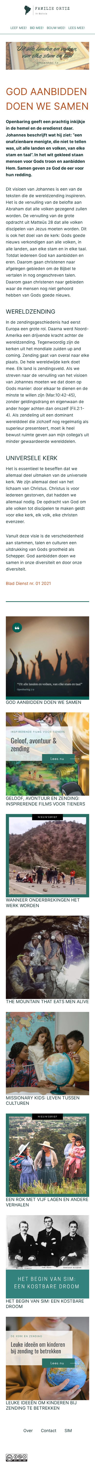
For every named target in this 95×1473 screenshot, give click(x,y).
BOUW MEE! (56, 28)
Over (28, 1430)
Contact (48, 1430)
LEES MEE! (76, 28)
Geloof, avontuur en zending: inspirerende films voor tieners (46, 801)
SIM (68, 1430)
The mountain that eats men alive (47, 1001)
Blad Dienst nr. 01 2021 (28, 583)
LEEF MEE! (18, 28)
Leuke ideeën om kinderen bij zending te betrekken (41, 1405)
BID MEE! (37, 28)
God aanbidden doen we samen (43, 702)
